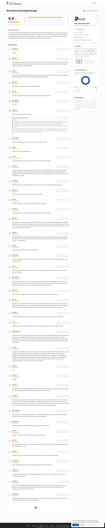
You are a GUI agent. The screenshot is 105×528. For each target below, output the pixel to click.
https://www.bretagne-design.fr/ (84, 40)
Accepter (75, 524)
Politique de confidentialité (62, 525)
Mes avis (34, 525)
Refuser (83, 524)
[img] (19, 30)
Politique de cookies (91, 524)
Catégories (41, 525)
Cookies (52, 525)
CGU (47, 525)
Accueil (28, 525)
